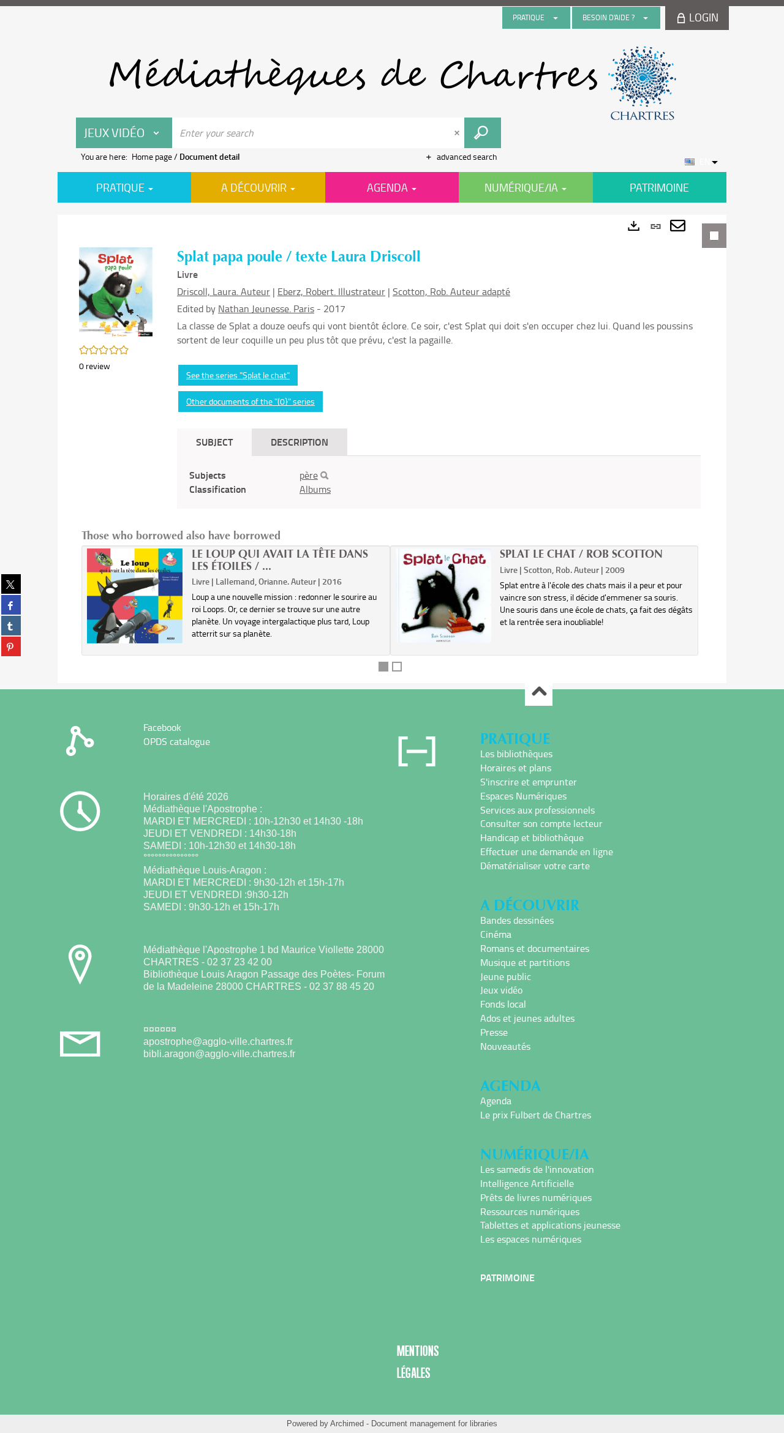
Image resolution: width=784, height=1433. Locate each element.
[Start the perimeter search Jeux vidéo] (482, 133)
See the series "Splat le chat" (238, 375)
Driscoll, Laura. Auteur (223, 291)
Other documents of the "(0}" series (250, 401)
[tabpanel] (392, 449)
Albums (315, 489)
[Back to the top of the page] (538, 692)
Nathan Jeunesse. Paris (266, 308)
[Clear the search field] (458, 133)
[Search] (324, 475)
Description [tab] (299, 442)
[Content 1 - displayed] (383, 667)
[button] (116, 292)
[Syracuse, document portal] (392, 83)
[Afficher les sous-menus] (556, 17)
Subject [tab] (214, 442)
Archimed (347, 1423)
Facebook (162, 727)
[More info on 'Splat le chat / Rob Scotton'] (443, 595)
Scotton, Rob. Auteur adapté (451, 291)
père (309, 475)
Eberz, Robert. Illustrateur (331, 291)
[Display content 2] (397, 667)
